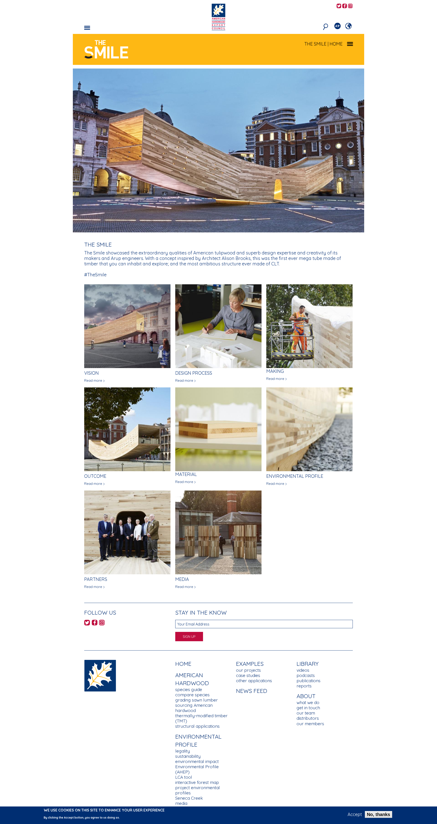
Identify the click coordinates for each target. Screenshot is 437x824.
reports (304, 686)
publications (308, 680)
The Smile (315, 44)
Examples (250, 663)
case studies (248, 675)
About (306, 695)
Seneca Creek (189, 798)
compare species (192, 694)
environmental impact (197, 761)
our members (310, 723)
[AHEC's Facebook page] (344, 6)
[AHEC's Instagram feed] (350, 6)
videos (303, 670)
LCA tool (183, 777)
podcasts (306, 675)
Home (183, 663)
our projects (248, 670)
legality (182, 751)
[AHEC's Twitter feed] (339, 6)
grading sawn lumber (196, 700)
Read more (93, 380)
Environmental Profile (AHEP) (197, 769)
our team (306, 713)
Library (308, 663)
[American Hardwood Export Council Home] (218, 16)
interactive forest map (197, 782)
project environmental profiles (197, 790)
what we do (308, 702)
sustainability (188, 756)
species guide (188, 689)
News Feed (251, 690)
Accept (355, 814)
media (181, 803)
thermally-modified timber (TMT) (201, 718)
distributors (308, 718)
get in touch (308, 707)
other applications (254, 680)
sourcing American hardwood (194, 707)
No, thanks (378, 814)
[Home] (100, 675)
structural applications (197, 726)
